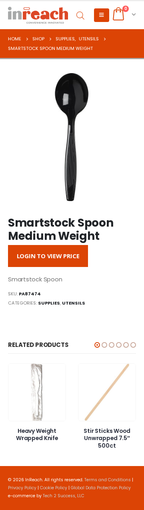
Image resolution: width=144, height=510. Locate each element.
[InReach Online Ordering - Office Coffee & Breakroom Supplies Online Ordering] (38, 15)
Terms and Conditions (107, 480)
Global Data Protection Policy (101, 488)
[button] (97, 345)
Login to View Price (48, 256)
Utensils (73, 303)
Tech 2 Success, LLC (63, 496)
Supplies (49, 303)
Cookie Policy (53, 488)
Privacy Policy (22, 488)
